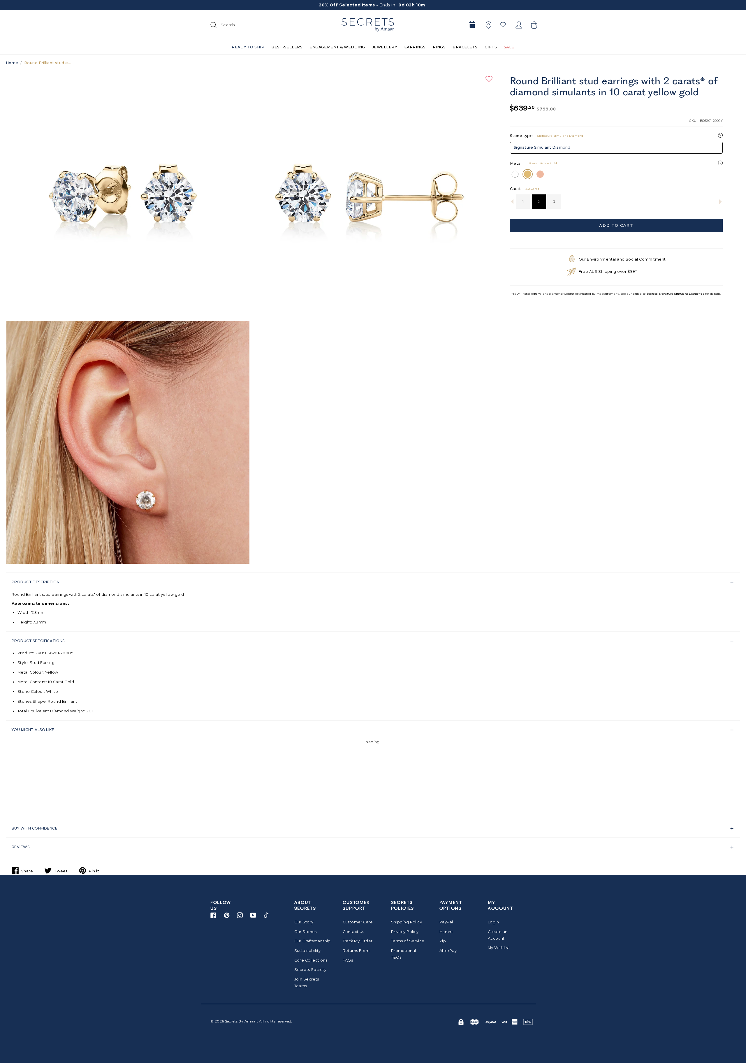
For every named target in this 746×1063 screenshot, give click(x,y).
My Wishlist (498, 948)
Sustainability (307, 950)
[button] (533, 25)
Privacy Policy (405, 932)
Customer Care (358, 922)
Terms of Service (408, 941)
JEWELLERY (384, 47)
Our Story (304, 922)
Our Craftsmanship (311, 941)
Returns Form (356, 950)
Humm (446, 932)
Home (12, 63)
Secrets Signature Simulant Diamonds (675, 293)
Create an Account (498, 935)
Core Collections (311, 960)
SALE (509, 47)
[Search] (213, 25)
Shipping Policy (406, 922)
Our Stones (305, 932)
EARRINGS (415, 47)
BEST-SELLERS (286, 47)
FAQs (348, 960)
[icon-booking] (472, 25)
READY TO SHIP (248, 47)
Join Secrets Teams (306, 982)
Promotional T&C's (403, 954)
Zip (442, 941)
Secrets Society (310, 969)
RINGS (439, 47)
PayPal (446, 922)
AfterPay (448, 950)
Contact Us (353, 932)
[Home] (367, 24)
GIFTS (491, 47)
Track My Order (358, 941)
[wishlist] (503, 24)
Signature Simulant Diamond (542, 147)
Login (493, 922)
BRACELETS (465, 47)
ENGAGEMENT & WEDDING (337, 47)
